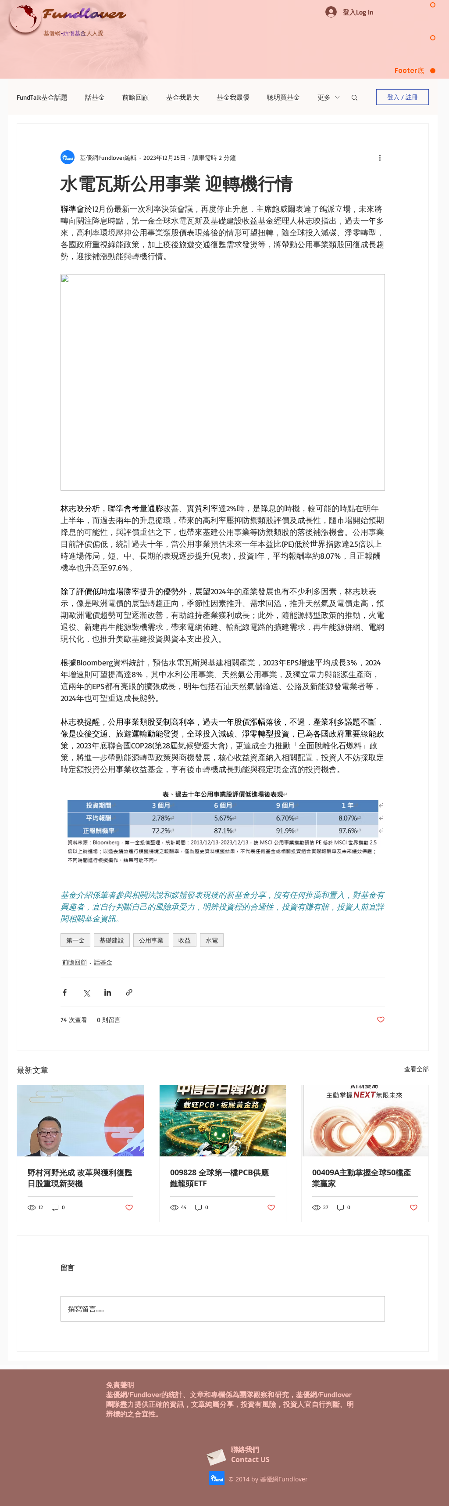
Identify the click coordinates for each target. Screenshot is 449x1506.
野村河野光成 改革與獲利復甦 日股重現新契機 (80, 1178)
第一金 (75, 940)
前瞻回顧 (135, 97)
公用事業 (151, 940)
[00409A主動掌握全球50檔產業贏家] (365, 1120)
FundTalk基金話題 (42, 97)
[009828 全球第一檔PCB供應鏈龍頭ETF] (223, 1120)
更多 (324, 97)
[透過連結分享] (129, 992)
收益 (184, 940)
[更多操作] (379, 157)
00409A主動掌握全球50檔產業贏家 (361, 1178)
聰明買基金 (283, 97)
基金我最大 (182, 97)
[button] (354, 97)
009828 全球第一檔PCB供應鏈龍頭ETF (219, 1178)
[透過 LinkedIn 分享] (107, 992)
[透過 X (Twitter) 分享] (86, 992)
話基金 (95, 97)
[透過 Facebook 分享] (65, 992)
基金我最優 (233, 97)
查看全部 (416, 1069)
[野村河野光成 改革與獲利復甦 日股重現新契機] (80, 1120)
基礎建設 (112, 940)
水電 (212, 940)
